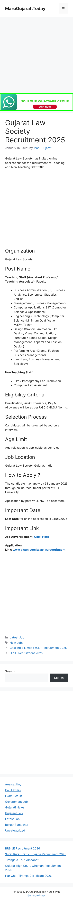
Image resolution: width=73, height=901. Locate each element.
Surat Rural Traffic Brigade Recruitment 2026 (35, 854)
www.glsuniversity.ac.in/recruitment (39, 549)
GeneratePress (37, 895)
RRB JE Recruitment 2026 (22, 848)
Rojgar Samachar (16, 824)
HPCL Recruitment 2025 (26, 653)
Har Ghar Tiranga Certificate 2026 (28, 875)
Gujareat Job (14, 813)
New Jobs (16, 642)
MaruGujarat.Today (25, 8)
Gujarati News (14, 807)
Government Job (16, 801)
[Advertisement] (36, 56)
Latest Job (17, 637)
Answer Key (13, 784)
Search (10, 671)
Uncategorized (15, 830)
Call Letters (13, 790)
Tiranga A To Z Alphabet (22, 860)
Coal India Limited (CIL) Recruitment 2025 (38, 647)
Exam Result (13, 796)
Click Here (41, 536)
